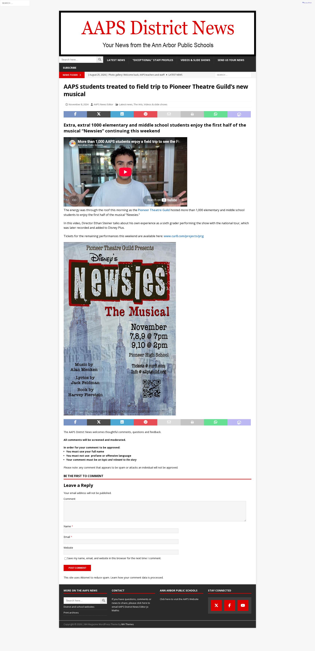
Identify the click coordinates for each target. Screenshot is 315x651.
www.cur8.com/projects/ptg (184, 236)
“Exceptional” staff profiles (153, 60)
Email (67, 537)
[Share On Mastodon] (239, 114)
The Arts (138, 104)
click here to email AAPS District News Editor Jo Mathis (131, 606)
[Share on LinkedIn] (122, 114)
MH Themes (127, 624)
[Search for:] (15, 3)
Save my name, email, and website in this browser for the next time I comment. (114, 558)
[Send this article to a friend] (169, 114)
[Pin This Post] (145, 114)
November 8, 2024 (78, 104)
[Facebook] (229, 605)
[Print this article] (192, 114)
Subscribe (69, 67)
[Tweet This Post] (98, 114)
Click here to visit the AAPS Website (179, 599)
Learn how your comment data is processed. (136, 577)
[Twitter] (216, 605)
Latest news (116, 60)
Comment (69, 499)
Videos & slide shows (195, 60)
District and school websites (79, 606)
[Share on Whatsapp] (215, 114)
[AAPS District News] (157, 54)
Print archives (71, 612)
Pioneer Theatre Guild (154, 210)
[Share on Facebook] (75, 114)
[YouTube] (243, 605)
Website (68, 547)
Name (68, 526)
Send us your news (231, 60)
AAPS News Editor (103, 104)
